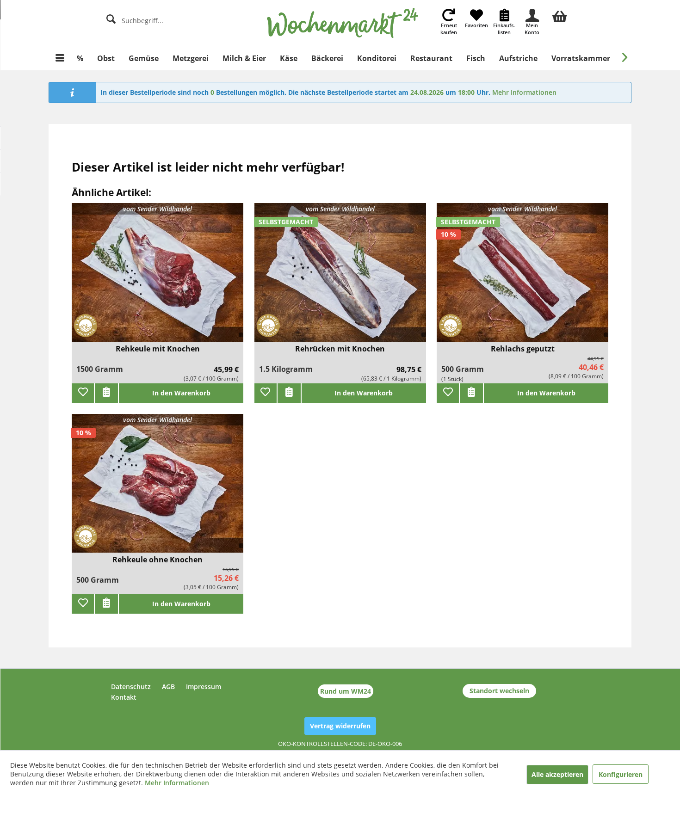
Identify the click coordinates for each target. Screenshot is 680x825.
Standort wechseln (499, 690)
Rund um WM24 (345, 691)
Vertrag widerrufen (340, 725)
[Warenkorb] (560, 15)
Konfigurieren (621, 774)
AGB (168, 686)
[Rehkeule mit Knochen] (157, 278)
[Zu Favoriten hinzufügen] (83, 393)
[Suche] (111, 17)
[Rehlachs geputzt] (522, 278)
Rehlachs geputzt (523, 349)
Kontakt (123, 697)
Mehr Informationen (524, 92)
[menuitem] (560, 15)
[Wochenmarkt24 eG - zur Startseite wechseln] (342, 23)
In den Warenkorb (181, 392)
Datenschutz (131, 686)
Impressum (203, 686)
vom (157, 208)
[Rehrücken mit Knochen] (340, 278)
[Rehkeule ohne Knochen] (157, 489)
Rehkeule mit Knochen (158, 349)
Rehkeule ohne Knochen (157, 560)
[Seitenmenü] (60, 58)
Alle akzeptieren (557, 774)
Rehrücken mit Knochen (340, 349)
